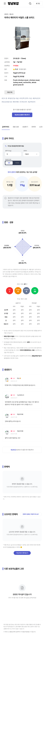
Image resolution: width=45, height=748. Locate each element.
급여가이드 (5, 127)
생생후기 (25, 127)
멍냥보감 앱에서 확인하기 (22, 115)
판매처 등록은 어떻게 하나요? (31, 514)
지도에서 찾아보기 (22, 553)
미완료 (17, 163)
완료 (9, 163)
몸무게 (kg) (8, 151)
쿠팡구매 (9, 92)
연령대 (25, 151)
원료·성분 (16, 127)
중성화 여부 (8, 159)
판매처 (34, 127)
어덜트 (27, 154)
